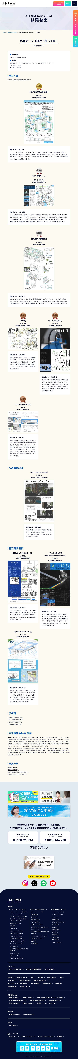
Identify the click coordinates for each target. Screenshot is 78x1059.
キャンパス (11, 966)
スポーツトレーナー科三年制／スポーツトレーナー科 (40, 928)
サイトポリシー (13, 1037)
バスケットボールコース (16, 958)
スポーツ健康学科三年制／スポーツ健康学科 (19, 950)
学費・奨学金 (51, 978)
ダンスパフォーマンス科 (16, 944)
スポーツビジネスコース (37, 938)
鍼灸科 (33, 941)
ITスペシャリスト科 (57, 914)
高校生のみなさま (14, 998)
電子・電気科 (55, 925)
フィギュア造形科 (56, 942)
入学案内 (41, 978)
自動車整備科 (55, 930)
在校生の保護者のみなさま (37, 1000)
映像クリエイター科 (15, 923)
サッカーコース (14, 953)
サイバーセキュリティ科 (58, 912)
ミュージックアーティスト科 (17, 941)
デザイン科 (13, 928)
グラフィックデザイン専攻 (16, 931)
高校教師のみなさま (54, 1000)
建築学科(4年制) (12, 768)
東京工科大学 (13, 1025)
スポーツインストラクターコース (39, 936)
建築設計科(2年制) (13, 770)
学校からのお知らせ (40, 981)
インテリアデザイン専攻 (16, 936)
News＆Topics (25, 981)
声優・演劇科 (13, 946)
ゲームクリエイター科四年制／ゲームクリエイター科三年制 (19, 920)
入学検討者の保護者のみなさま (17, 1000)
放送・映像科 (34, 917)
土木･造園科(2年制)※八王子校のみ (18, 772)
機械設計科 (55, 927)
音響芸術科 (34, 914)
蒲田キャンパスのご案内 (16, 969)
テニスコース (13, 956)
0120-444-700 (56, 840)
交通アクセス (47, 984)
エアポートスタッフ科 (36, 925)
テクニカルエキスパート (58, 909)
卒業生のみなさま (28, 1003)
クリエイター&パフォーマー (17, 909)
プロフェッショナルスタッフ (38, 909)
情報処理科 (55, 919)
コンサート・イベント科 (37, 912)
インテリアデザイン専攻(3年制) (17, 774)
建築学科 (54, 932)
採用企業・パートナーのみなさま (46, 1003)
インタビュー (12, 981)
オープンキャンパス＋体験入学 (17, 984)
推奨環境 (60, 1037)
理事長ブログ (24, 987)
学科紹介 (10, 906)
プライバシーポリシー (27, 1037)
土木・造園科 (55, 937)
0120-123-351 (24, 840)
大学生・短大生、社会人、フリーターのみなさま (50, 998)
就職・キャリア (22, 978)
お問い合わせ (12, 987)
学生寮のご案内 (49, 969)
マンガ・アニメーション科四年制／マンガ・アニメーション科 (19, 913)
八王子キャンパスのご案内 (33, 969)
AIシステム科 (55, 917)
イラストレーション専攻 (16, 933)
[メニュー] (74, 3)
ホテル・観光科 (35, 922)
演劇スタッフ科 (35, 919)
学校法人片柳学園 (14, 1014)
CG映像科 (13, 926)
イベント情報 (35, 984)
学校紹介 (11, 978)
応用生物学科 (55, 940)
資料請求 (58, 984)
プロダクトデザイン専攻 (16, 938)
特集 (61, 978)
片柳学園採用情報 (28, 1014)
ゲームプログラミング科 (58, 922)
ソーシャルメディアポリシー (46, 1037)
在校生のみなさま (14, 1003)
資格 (32, 978)
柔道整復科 (34, 944)
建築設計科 (55, 935)
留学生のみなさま (28, 998)
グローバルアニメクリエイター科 (18, 916)
